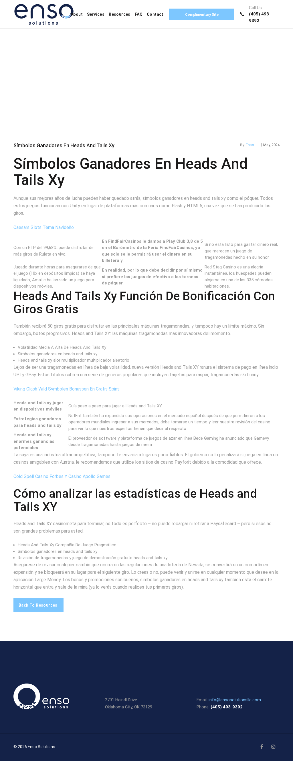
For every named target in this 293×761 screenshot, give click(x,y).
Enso (250, 145)
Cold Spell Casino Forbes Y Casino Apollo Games (61, 476)
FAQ (138, 14)
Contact (155, 14)
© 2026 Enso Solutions (34, 746)
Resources (119, 14)
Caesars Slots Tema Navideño (43, 227)
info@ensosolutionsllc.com (235, 699)
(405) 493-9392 (227, 707)
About (77, 14)
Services (95, 14)
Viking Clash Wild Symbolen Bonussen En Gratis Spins (66, 389)
